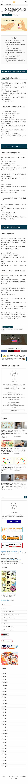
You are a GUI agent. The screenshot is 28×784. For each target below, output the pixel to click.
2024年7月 (5, 715)
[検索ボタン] (26, 2)
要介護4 (3, 330)
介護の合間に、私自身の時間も (12, 56)
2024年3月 (5, 724)
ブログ (4, 608)
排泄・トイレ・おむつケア (9, 629)
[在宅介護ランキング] (5, 635)
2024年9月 (5, 709)
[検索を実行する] (25, 497)
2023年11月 (5, 733)
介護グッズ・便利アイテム (9, 617)
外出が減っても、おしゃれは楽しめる (14, 40)
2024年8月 (5, 712)
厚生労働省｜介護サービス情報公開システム (11, 551)
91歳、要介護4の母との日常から (14, 42)
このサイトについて (16, 776)
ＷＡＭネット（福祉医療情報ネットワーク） (11, 559)
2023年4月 (5, 754)
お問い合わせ (23, 776)
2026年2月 (5, 676)
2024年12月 (5, 700)
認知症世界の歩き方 (5, 600)
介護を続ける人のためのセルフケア (11, 614)
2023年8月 (5, 742)
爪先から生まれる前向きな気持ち (14, 50)
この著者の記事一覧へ (14, 410)
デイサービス (10, 329)
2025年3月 (5, 691)
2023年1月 (5, 763)
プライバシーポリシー (6, 776)
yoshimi (14, 379)
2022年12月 (5, 766)
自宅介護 (20, 329)
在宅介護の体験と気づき (7, 15)
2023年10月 (5, 736)
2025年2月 (5, 694)
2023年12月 (5, 730)
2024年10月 (5, 706)
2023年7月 (5, 745)
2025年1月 (5, 697)
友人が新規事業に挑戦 (12, 58)
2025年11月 (5, 685)
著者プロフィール (14, 521)
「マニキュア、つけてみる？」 (12, 48)
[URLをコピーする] (24, 351)
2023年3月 (5, 757)
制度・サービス (6, 623)
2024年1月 (5, 727)
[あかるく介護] (14, 2)
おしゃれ (4, 329)
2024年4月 (5, 721)
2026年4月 (5, 673)
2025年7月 (5, 688)
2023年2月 (5, 760)
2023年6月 (5, 748)
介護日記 (5, 620)
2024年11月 (5, 703)
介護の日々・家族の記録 (8, 611)
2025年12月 (5, 682)
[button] (4, 351)
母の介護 (16, 329)
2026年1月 (5, 679)
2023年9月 (5, 739)
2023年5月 (5, 751)
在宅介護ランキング (5, 637)
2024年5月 (5, 718)
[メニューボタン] (2, 2)
